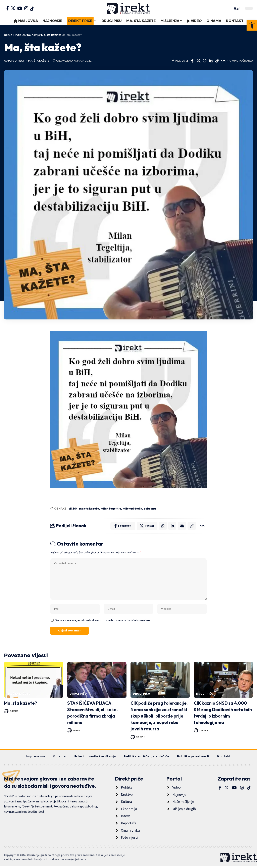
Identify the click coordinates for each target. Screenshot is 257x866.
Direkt (19, 60)
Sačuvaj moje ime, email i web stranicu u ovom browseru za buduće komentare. (102, 620)
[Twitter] (13, 8)
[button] (252, 25)
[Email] (182, 526)
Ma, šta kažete (38, 60)
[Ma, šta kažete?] (33, 680)
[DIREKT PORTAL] (128, 8)
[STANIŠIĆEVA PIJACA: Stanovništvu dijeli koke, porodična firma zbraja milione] (96, 680)
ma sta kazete (89, 508)
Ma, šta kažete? (20, 703)
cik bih (73, 508)
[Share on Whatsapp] (204, 61)
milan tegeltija (111, 508)
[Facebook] (7, 8)
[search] (229, 8)
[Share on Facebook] (192, 61)
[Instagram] (26, 8)
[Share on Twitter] (198, 61)
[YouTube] (19, 8)
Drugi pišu (78, 693)
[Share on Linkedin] (211, 61)
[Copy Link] (217, 61)
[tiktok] (32, 9)
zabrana (150, 508)
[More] (223, 61)
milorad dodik (132, 508)
